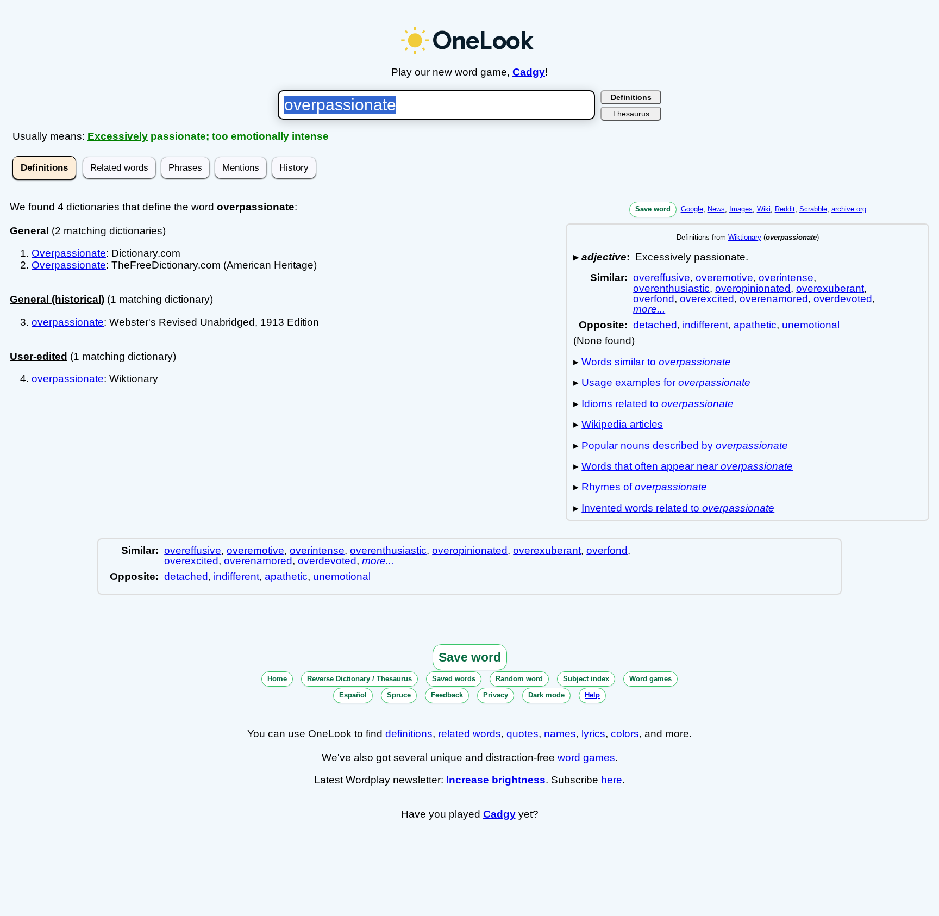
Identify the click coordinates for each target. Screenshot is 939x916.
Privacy (495, 695)
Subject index (586, 679)
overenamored (774, 298)
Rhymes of (644, 487)
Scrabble (813, 209)
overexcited (707, 298)
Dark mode (546, 695)
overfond (653, 298)
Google (692, 209)
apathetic (755, 325)
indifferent (705, 325)
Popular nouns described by (684, 445)
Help (592, 695)
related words (469, 733)
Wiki (764, 209)
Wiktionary (744, 237)
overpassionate (68, 322)
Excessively (117, 136)
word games (586, 757)
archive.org (848, 209)
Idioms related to (657, 403)
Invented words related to (677, 508)
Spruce (399, 695)
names (560, 733)
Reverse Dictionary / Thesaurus (359, 679)
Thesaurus (630, 113)
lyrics (593, 733)
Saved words (453, 679)
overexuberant (830, 288)
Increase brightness (496, 780)
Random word (519, 679)
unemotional (811, 325)
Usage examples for (665, 382)
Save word (653, 209)
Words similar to (656, 361)
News (716, 209)
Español (353, 695)
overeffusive (661, 277)
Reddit (785, 209)
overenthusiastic (671, 288)
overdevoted (842, 298)
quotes (522, 733)
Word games (650, 679)
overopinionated (753, 288)
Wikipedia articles (622, 424)
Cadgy (528, 72)
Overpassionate (69, 253)
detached (655, 325)
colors (625, 733)
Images (741, 209)
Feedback (447, 695)
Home (277, 679)
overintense (786, 277)
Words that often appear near (687, 466)
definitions (409, 733)
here (611, 780)
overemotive (724, 277)
